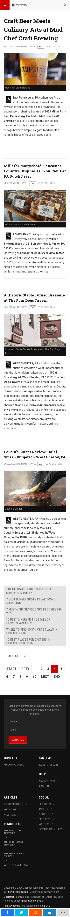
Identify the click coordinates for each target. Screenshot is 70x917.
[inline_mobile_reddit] (35, 912)
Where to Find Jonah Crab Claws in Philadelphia (31, 631)
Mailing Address (14, 764)
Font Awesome (12, 905)
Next (45, 677)
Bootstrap (9, 897)
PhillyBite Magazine (17, 892)
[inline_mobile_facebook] (7, 912)
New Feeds (10, 815)
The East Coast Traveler (13, 832)
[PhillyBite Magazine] (20, 5)
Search (54, 765)
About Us (44, 786)
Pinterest (45, 819)
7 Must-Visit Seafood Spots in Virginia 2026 (34, 611)
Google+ (44, 814)
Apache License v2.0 (32, 900)
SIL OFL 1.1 (48, 905)
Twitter (44, 809)
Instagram (45, 829)
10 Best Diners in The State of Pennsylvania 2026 (28, 621)
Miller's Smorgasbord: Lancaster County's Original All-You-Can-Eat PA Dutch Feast (35, 171)
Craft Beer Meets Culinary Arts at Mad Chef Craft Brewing (33, 29)
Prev (25, 669)
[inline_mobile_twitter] (21, 912)
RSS (60, 829)
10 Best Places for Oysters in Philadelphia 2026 (28, 641)
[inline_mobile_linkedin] (49, 912)
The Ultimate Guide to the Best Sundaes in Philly (28, 591)
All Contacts (47, 780)
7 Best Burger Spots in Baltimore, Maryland (31, 601)
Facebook (45, 804)
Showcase (10, 809)
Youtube (44, 824)
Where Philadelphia (16, 865)
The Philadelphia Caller (14, 855)
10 (34, 677)
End (57, 677)
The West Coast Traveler (13, 843)
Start (11, 669)
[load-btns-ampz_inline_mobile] (63, 912)
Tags (42, 765)
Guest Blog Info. (14, 804)
